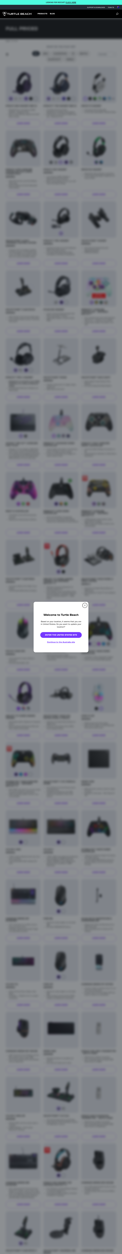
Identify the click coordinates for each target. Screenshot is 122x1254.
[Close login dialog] (83, 683)
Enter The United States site (61, 635)
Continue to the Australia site (61, 642)
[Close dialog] (84, 605)
